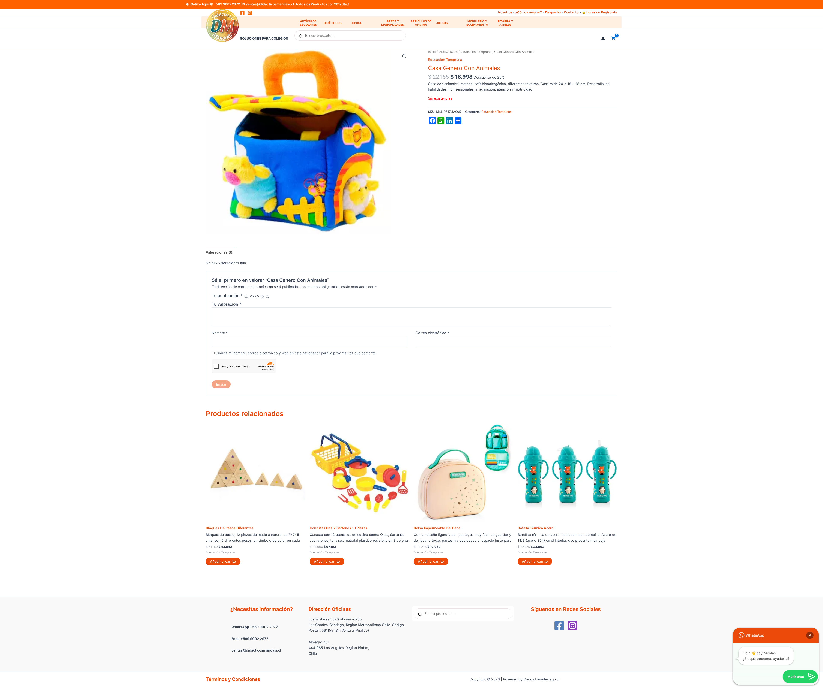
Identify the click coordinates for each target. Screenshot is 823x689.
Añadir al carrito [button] (223, 561)
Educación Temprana (475, 52)
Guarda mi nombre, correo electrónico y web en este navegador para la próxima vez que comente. (296, 353)
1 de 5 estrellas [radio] (247, 296)
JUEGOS (442, 23)
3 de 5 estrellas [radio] (257, 296)
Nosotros (505, 12)
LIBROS (357, 23)
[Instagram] (249, 12)
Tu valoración (226, 304)
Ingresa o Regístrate (601, 12)
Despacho (553, 12)
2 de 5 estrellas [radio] (252, 296)
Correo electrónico (432, 333)
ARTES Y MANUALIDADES (392, 23)
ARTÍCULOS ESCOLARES (308, 23)
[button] (404, 56)
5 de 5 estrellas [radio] (267, 296)
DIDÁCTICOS (333, 23)
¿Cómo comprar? (528, 12)
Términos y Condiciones (233, 679)
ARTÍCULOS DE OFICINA (420, 23)
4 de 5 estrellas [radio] (262, 296)
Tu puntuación (227, 295)
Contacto (571, 12)
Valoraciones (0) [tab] (220, 252)
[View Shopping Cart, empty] (613, 38)
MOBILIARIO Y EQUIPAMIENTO (477, 23)
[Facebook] (559, 625)
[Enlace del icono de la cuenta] (603, 38)
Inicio (432, 52)
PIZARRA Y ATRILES (505, 23)
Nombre (220, 333)
